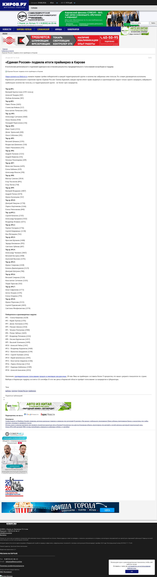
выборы (8, 391)
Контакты (3, 535)
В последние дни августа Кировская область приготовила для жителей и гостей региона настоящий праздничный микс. (102, 425)
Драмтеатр (35, 13)
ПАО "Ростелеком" (6, 572)
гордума (14, 391)
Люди (4, 34)
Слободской (43, 29)
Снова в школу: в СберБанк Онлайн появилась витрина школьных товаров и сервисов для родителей (39, 421)
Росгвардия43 (37, 18)
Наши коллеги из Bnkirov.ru (16, 76)
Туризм (34, 8)
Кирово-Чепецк (24, 29)
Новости (7, 29)
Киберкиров (73, 29)
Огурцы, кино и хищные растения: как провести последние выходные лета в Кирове (33, 425)
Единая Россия (23, 391)
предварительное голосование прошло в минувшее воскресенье (40, 376)
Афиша (58, 29)
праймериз (32, 391)
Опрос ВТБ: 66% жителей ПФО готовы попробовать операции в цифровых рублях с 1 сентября (37, 427)
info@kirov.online (6, 533)
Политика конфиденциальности (12, 566)
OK (132, 571)
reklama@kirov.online (14, 561)
